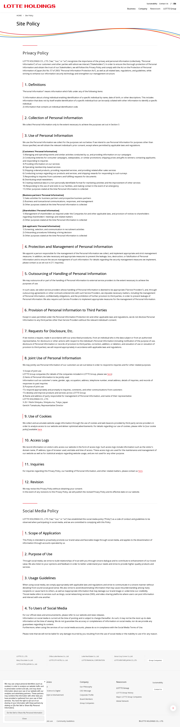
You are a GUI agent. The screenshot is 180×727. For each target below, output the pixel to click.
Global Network (122, 701)
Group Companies (155, 660)
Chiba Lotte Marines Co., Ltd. (59, 656)
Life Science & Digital (51, 691)
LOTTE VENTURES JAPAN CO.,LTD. (125, 660)
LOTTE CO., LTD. (22, 656)
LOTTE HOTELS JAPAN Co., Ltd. (27, 664)
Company (142, 8)
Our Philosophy (86, 687)
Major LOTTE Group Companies (129, 697)
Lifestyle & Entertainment (53, 695)
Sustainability (152, 3)
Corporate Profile (87, 695)
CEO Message (85, 691)
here (109, 374)
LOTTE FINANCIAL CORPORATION (93, 660)
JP (171, 3)
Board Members (86, 699)
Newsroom (121, 682)
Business (131, 8)
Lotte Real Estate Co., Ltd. (90, 656)
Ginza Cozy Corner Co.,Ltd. (123, 656)
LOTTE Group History (124, 693)
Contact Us (163, 3)
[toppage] (29, 6)
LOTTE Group (169, 8)
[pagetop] (173, 708)
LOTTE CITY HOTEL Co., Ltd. (58, 660)
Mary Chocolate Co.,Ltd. (25, 660)
